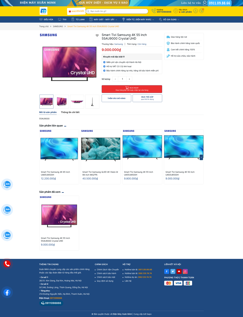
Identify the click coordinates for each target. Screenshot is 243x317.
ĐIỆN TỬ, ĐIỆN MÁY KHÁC (139, 19)
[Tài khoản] (195, 11)
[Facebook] (166, 271)
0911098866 (164, 11)
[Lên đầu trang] (237, 292)
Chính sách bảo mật (106, 277)
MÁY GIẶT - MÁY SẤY (104, 19)
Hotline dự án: (138, 277)
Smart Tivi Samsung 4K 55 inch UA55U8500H (138, 173)
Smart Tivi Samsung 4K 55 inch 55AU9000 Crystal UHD (55, 239)
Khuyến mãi (77, 11)
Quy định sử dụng (105, 281)
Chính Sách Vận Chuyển (108, 269)
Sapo (149, 314)
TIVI (64, 19)
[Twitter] (172, 271)
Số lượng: (106, 79)
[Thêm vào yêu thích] (97, 35)
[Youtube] (179, 271)
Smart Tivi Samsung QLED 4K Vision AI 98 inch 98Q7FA (100, 173)
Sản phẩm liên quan (51, 125)
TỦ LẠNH (80, 19)
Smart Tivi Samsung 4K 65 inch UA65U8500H (55, 173)
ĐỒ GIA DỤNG (170, 19)
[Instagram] (185, 271)
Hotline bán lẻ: (138, 269)
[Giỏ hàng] (201, 11)
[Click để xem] (69, 63)
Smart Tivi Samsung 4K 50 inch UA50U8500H (180, 173)
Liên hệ (128, 281)
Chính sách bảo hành (106, 273)
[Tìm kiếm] (88, 11)
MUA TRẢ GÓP (147, 98)
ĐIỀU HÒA (48, 19)
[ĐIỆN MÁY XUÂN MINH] (121, 3)
